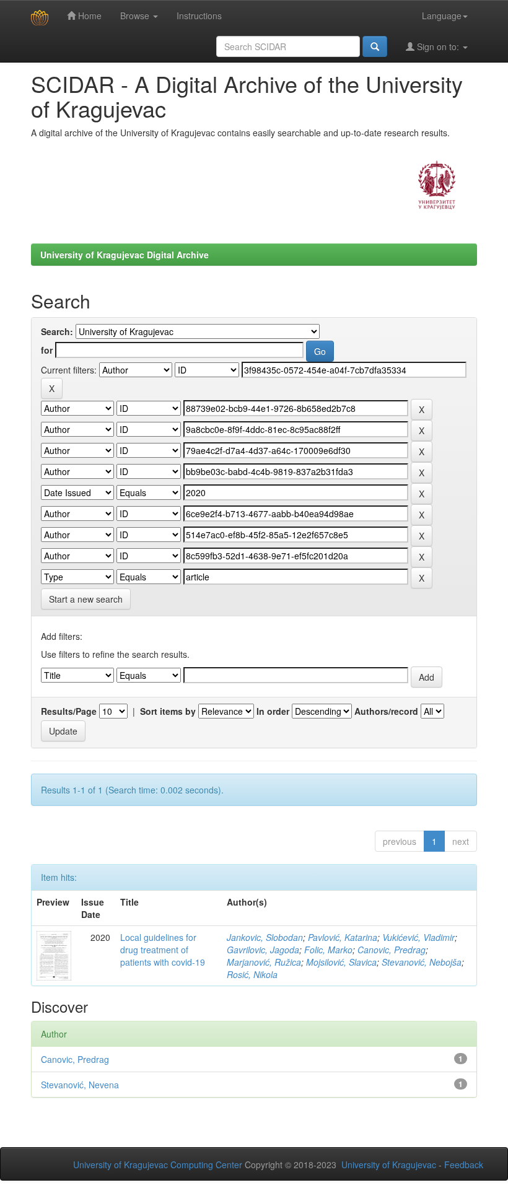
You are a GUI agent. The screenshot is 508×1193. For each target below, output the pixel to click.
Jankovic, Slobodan (265, 937)
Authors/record (386, 711)
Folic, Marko (328, 949)
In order (272, 711)
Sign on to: (438, 46)
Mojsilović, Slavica (341, 962)
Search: (57, 331)
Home (89, 15)
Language (442, 15)
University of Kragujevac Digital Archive (124, 254)
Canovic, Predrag (391, 949)
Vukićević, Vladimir (418, 937)
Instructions (199, 15)
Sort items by (168, 711)
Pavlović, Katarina (342, 937)
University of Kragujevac (388, 1164)
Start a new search (86, 599)
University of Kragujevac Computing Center (157, 1164)
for (47, 350)
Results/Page (69, 711)
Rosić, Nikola (252, 974)
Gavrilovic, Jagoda (263, 949)
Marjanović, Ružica (264, 962)
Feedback (463, 1164)
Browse (136, 15)
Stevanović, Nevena (80, 1084)
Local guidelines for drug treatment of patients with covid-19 (162, 949)
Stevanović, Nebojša (422, 962)
